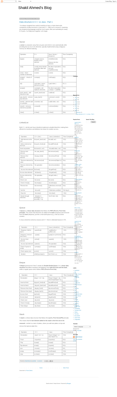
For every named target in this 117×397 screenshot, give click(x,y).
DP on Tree (77, 207)
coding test (77, 282)
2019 (76, 108)
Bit (75, 279)
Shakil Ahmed (78, 337)
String (75, 312)
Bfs (75, 272)
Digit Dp (76, 137)
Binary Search (78, 274)
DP (75, 290)
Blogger (69, 383)
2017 (76, 106)
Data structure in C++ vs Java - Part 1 (36, 22)
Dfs (75, 286)
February (78, 112)
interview (76, 301)
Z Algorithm (77, 319)
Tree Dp (76, 314)
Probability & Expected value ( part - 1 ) (78, 238)
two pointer (77, 150)
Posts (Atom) (29, 370)
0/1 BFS (76, 252)
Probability (77, 308)
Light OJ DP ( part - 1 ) (77, 123)
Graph (76, 297)
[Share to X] (49, 361)
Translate (79, 330)
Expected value (78, 294)
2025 (76, 110)
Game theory (77, 296)
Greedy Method (78, 179)
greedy (76, 299)
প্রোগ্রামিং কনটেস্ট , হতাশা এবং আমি (78, 165)
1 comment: (40, 360)
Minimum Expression (77, 306)
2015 (76, 102)
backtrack (76, 270)
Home (41, 368)
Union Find (77, 317)
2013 (76, 97)
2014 (76, 99)
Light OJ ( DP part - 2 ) (77, 222)
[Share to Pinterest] (52, 361)
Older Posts (66, 368)
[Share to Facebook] (50, 361)
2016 (76, 104)
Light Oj (76, 303)
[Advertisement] (84, 45)
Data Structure (78, 284)
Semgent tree (77, 310)
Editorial (76, 292)
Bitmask (76, 281)
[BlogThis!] (47, 361)
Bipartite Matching (76, 276)
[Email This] (45, 361)
